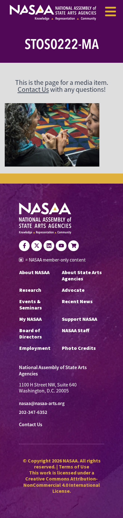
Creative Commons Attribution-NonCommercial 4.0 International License (61, 484)
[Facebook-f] (24, 245)
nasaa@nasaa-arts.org (42, 403)
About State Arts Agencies (82, 275)
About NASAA (34, 272)
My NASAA (30, 319)
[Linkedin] (49, 245)
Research (30, 290)
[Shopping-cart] (73, 245)
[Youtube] (61, 245)
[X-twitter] (36, 245)
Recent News (77, 301)
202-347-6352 (33, 412)
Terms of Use (74, 466)
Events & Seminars (30, 304)
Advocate (73, 290)
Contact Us (33, 89)
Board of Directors (30, 333)
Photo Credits (79, 348)
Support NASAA (79, 319)
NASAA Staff (75, 330)
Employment (34, 348)
